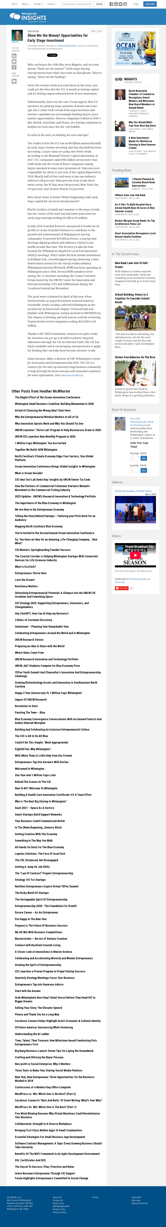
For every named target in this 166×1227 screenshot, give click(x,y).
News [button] (25, 4)
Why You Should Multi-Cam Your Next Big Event (142, 124)
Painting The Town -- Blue (30, 712)
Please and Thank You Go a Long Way (37, 1014)
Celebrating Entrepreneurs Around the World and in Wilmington (52, 633)
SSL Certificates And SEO (30, 1160)
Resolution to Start (26, 706)
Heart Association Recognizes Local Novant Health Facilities (135, 235)
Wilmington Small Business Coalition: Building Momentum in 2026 (54, 403)
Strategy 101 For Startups (30, 879)
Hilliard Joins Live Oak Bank (130, 195)
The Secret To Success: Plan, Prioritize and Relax (44, 1166)
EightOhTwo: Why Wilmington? (33, 749)
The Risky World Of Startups (32, 893)
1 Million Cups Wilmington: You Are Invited (41, 443)
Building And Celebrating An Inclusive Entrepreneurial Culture (52, 729)
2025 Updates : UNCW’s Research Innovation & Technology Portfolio (55, 496)
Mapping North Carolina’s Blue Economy (39, 526)
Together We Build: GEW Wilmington (36, 449)
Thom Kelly (134, 111)
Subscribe (136, 1197)
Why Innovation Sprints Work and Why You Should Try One (49, 423)
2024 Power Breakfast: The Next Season (133, 491)
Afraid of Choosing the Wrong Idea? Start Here (43, 410)
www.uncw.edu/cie (71, 375)
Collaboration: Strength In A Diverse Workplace (43, 1124)
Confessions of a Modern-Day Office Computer (43, 1087)
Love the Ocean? (25, 579)
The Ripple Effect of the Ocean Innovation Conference (47, 397)
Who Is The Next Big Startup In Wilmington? (40, 801)
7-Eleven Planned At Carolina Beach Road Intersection (143, 182)
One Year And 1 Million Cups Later (35, 775)
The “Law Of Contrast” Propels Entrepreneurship (44, 873)
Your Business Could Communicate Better (40, 821)
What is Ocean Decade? (29, 473)
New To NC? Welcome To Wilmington (36, 788)
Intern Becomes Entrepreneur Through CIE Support (45, 1173)
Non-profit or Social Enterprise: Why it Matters (43, 1064)
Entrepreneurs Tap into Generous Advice (39, 984)
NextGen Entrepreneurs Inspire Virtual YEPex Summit (46, 886)
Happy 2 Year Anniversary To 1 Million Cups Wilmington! (48, 693)
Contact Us (58, 1200)
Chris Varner (134, 129)
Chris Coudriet (135, 151)
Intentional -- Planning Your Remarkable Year (42, 626)
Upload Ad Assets (139, 1203)
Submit (99, 4)
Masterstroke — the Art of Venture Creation (41, 938)
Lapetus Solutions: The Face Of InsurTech (40, 853)
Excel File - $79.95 (138, 465)
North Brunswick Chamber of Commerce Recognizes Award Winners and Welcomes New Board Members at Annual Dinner (142, 99)
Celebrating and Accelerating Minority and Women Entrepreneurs (54, 958)
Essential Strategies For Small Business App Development (50, 1137)
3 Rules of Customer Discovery (33, 620)
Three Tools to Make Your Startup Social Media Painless (48, 1070)
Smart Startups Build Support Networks (38, 814)
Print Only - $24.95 (138, 453)
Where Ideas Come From (29, 652)
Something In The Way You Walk (34, 840)
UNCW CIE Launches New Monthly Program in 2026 (45, 436)
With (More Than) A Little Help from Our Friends (43, 755)
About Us (57, 1197)
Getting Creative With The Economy (36, 834)
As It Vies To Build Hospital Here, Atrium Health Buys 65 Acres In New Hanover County (135, 208)
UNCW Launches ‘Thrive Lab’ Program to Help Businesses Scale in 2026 (58, 430)
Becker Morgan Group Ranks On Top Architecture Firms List (135, 222)
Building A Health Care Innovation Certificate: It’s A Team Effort (53, 794)
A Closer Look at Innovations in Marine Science (43, 951)
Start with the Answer (28, 991)
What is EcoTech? (25, 566)
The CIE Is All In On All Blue (31, 736)
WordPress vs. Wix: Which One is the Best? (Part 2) (45, 1094)
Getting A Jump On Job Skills (32, 866)
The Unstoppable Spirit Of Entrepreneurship (41, 899)
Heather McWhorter (67, 46)
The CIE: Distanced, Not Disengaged (36, 860)
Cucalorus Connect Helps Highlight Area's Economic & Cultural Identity (58, 1021)
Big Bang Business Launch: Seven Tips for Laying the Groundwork (54, 1051)
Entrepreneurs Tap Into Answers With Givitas (42, 762)
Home (14, 4)
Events (95, 1197)
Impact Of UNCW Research (31, 699)
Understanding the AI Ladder (32, 1034)
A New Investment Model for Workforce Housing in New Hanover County (142, 142)
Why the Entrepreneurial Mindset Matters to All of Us (47, 417)
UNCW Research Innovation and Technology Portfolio (46, 659)
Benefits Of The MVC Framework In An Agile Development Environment (57, 1153)
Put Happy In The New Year (31, 919)
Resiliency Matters (26, 586)
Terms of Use (59, 1209)
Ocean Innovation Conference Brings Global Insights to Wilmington (55, 466)
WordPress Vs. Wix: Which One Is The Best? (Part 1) (45, 1107)
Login (135, 4)
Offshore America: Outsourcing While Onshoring (44, 1027)
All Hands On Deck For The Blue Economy (39, 847)
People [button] (37, 4)
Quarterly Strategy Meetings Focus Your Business (45, 977)
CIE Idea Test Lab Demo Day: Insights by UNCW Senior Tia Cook (52, 479)
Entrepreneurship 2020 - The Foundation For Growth (46, 906)
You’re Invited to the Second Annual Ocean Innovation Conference (54, 533)
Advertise (136, 1200)
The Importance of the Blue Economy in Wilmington (45, 503)
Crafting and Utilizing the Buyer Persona (39, 1057)
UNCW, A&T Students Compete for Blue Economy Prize (47, 665)
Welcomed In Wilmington (29, 768)
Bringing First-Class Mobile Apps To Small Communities (48, 1130)
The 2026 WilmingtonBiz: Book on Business (142, 422)
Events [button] (51, 4)
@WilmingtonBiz (61, 1206)
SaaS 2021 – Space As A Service (34, 808)
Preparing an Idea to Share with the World (39, 646)
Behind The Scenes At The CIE (33, 781)
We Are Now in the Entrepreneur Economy (39, 509)
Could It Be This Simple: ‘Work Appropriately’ (42, 742)
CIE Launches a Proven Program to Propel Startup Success (50, 971)
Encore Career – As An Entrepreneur (36, 912)
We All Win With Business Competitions (38, 932)
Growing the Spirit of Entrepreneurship (38, 965)
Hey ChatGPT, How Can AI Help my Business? (42, 613)
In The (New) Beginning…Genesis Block (38, 827)
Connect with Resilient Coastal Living (37, 945)
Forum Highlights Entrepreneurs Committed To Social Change (51, 1178)
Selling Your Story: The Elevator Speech (38, 1007)
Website (15, 42)
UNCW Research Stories (29, 639)
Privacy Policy (59, 1212)
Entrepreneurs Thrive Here (31, 573)
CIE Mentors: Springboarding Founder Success (43, 550)
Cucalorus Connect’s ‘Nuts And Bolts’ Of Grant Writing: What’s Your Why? (58, 1100)
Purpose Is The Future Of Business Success (41, 925)
